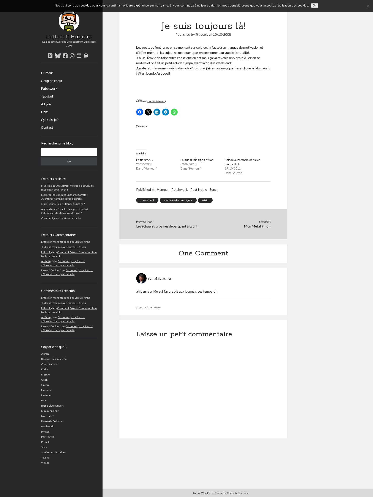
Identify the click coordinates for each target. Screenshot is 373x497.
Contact (47, 127)
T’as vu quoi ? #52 (80, 241)
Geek (44, 379)
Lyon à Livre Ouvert (52, 405)
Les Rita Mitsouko (156, 101)
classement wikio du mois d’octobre (178, 68)
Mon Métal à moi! (257, 226)
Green (45, 384)
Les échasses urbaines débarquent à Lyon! (166, 226)
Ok (314, 5)
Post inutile (47, 436)
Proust (45, 442)
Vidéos (45, 462)
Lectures (46, 395)
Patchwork (49, 88)
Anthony (46, 261)
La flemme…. (144, 160)
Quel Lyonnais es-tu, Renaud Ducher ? (63, 203)
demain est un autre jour (178, 200)
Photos (45, 431)
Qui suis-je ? (50, 119)
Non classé (47, 416)
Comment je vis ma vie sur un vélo (61, 218)
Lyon (44, 400)
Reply (157, 307)
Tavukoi (47, 96)
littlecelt (46, 252)
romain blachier (159, 278)
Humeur (47, 73)
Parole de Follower (52, 421)
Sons (44, 447)
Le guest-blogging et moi (197, 160)
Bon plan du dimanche (54, 359)
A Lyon (46, 104)
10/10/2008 (222, 34)
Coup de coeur (51, 81)
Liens (45, 112)
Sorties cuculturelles (53, 452)
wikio (205, 200)
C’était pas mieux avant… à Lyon (68, 246)
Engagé (45, 374)
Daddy (45, 369)
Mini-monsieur (50, 410)
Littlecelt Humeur (69, 36)
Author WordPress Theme (208, 493)
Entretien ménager (52, 241)
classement (147, 200)
